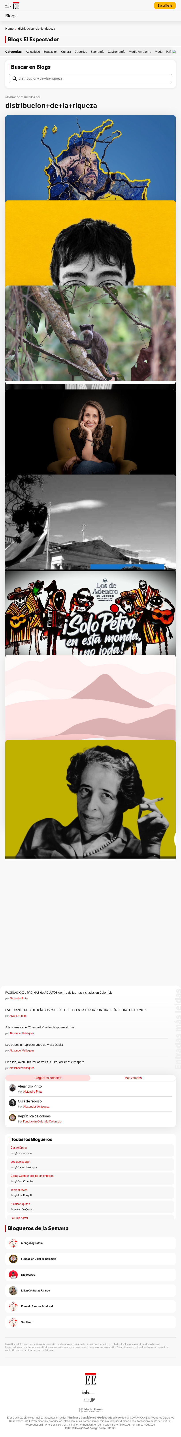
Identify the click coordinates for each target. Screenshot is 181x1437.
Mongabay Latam (32, 1243)
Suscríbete (165, 5)
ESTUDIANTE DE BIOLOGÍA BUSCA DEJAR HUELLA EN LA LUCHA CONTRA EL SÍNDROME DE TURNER (75, 1010)
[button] (175, 51)
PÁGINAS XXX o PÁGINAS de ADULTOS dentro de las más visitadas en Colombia (58, 993)
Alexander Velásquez (21, 1033)
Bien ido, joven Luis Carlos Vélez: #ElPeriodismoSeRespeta (44, 1062)
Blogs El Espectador (33, 39)
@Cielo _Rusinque (26, 1167)
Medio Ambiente (140, 52)
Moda (158, 52)
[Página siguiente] (108, 836)
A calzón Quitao (24, 1209)
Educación (50, 52)
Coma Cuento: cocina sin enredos (32, 1176)
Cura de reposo (30, 1101)
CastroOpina (19, 1148)
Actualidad (33, 52)
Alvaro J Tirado (17, 1015)
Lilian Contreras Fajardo (35, 1290)
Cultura (66, 52)
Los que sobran (20, 1162)
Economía (97, 52)
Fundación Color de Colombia (42, 1121)
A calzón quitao (20, 1204)
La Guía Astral (19, 1218)
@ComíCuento (24, 1181)
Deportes (80, 52)
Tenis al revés (19, 1190)
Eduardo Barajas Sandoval (37, 1306)
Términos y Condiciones (81, 1417)
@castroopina (23, 1153)
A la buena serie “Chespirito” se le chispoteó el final (39, 1027)
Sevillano (26, 1322)
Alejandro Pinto (18, 998)
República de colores (34, 1116)
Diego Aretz (28, 1274)
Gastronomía (116, 52)
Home (9, 29)
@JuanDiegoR (23, 1195)
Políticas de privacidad (112, 1417)
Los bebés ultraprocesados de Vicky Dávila (34, 1045)
